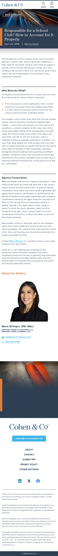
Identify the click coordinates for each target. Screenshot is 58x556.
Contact (29, 454)
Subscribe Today (15, 407)
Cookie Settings (29, 469)
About (29, 449)
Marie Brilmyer (16, 241)
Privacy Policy (29, 464)
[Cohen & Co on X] (29, 481)
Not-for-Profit (32, 44)
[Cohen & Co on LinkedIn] (19, 481)
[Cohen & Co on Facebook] (38, 481)
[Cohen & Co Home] (12, 4)
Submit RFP (29, 459)
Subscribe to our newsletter (29, 438)
